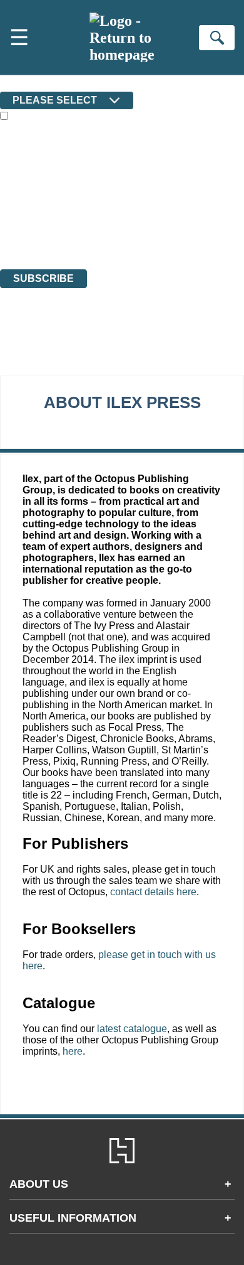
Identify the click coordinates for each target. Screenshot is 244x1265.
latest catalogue (132, 1028)
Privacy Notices (47, 229)
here (73, 1051)
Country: (19, 82)
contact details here (153, 891)
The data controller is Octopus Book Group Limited (102, 195)
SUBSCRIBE (43, 278)
